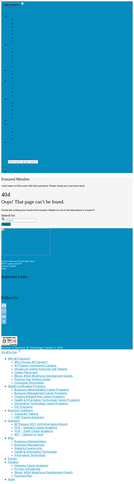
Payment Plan (26, 138)
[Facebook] (67, 305)
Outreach (16, 81)
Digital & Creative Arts (34, 109)
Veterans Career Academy (37, 128)
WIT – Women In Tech (31, 95)
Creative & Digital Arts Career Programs (50, 55)
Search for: (8, 215)
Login (15, 171)
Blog (12, 99)
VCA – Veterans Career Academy (42, 88)
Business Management (33, 106)
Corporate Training (31, 73)
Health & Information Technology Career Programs (60, 59)
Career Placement (30, 30)
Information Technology (36, 117)
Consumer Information (34, 41)
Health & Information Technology (44, 113)
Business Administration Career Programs (51, 48)
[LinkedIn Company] (67, 316)
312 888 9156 (12, 268)
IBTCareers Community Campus (41, 23)
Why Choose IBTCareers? (35, 19)
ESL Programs (26, 66)
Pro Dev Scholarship (32, 131)
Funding (15, 124)
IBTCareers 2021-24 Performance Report (48, 84)
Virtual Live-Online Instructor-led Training (53, 26)
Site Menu (12, 150)
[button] (67, 330)
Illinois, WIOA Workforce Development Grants (55, 34)
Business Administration (35, 102)
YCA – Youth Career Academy (39, 91)
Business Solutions (24, 70)
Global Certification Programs (35, 44)
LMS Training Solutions (34, 77)
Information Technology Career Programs (52, 63)
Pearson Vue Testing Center (39, 37)
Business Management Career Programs (49, 52)
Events (14, 120)
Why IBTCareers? (22, 16)
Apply (13, 142)
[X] (67, 321)
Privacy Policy (7, 287)
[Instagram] (67, 311)
